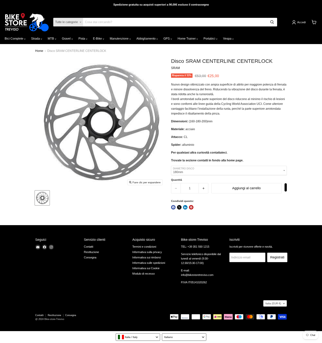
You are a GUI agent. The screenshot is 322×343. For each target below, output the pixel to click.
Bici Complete (14, 38)
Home (39, 50)
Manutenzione (119, 38)
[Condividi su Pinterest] (191, 207)
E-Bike (98, 38)
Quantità (176, 179)
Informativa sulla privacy (147, 252)
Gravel (66, 38)
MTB (51, 38)
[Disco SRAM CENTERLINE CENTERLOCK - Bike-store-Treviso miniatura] (42, 198)
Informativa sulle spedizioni (148, 262)
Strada (36, 38)
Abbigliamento (146, 38)
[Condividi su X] (179, 207)
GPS (167, 38)
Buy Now (286, 187)
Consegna (90, 257)
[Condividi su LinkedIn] (185, 207)
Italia (273, 303)
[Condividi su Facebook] (173, 207)
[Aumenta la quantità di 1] (203, 188)
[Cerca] (272, 22)
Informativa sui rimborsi (146, 257)
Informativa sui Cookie (146, 268)
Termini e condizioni (144, 246)
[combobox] (138, 337)
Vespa (227, 38)
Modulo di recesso (143, 273)
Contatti (88, 246)
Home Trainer (187, 38)
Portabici (209, 38)
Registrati (277, 257)
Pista (82, 38)
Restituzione (91, 252)
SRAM (175, 68)
